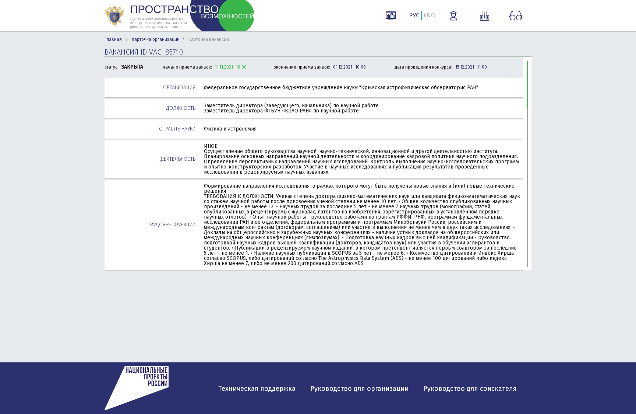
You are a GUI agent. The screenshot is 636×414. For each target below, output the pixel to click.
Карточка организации (156, 39)
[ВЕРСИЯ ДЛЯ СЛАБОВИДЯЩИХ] (515, 16)
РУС (414, 15)
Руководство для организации (359, 389)
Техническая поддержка (257, 389)
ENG (429, 15)
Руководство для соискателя (470, 389)
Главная (113, 39)
